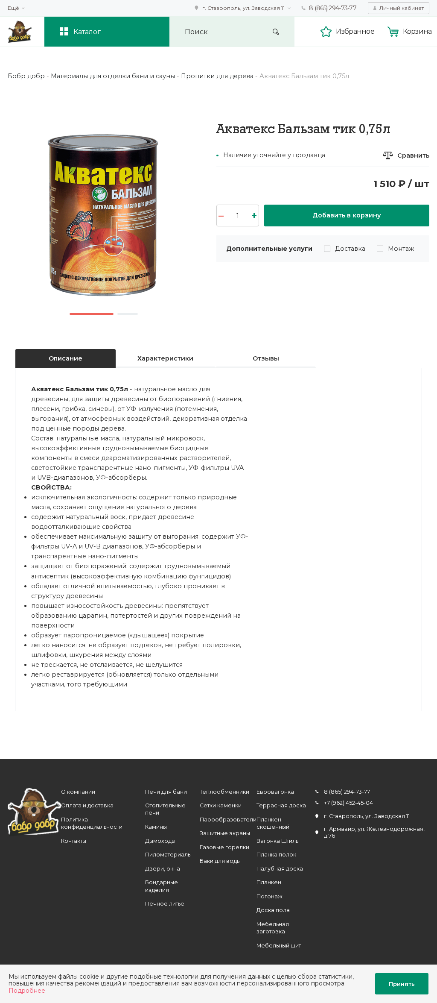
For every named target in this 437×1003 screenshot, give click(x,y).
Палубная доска (279, 868)
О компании (78, 792)
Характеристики (165, 358)
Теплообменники (224, 792)
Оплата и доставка (87, 805)
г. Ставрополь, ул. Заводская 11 (243, 8)
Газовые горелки (224, 847)
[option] (104, 212)
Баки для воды (220, 861)
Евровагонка (275, 792)
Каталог (87, 31)
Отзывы (266, 358)
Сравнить (413, 155)
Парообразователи (228, 819)
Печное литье (164, 903)
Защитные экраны (225, 833)
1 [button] (92, 314)
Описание (65, 358)
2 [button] (127, 314)
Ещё (13, 8)
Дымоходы (160, 841)
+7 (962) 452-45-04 (348, 803)
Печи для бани (166, 792)
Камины (156, 827)
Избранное (355, 31)
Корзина (417, 31)
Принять (402, 983)
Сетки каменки (221, 805)
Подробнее (27, 990)
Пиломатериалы (168, 854)
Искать (276, 32)
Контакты (73, 841)
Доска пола (273, 910)
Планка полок (276, 854)
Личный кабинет (401, 8)
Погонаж (269, 896)
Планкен (268, 882)
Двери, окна (162, 868)
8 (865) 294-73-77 (332, 8)
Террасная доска (281, 805)
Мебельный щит (278, 945)
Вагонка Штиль (277, 841)
